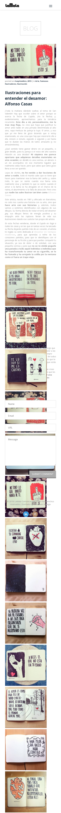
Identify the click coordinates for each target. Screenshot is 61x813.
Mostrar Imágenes (30, 338)
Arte (37, 81)
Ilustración (22, 84)
